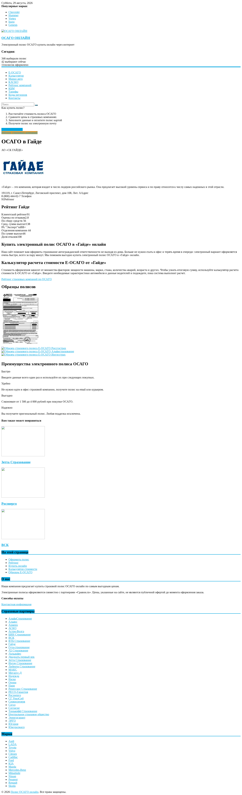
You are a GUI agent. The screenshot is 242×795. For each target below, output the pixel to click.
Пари (12, 685)
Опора (12, 682)
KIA (11, 763)
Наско (12, 679)
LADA (13, 744)
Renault (13, 782)
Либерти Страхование (22, 666)
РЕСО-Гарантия (18, 692)
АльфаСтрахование (20, 618)
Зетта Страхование (15, 462)
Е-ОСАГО (15, 72)
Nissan (12, 776)
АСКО (12, 628)
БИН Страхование (20, 634)
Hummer (13, 15)
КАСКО (13, 82)
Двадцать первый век (22, 656)
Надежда (14, 676)
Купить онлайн (18, 565)
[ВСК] (23, 538)
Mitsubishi (14, 773)
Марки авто (16, 78)
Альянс (13, 621)
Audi (11, 741)
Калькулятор (16, 75)
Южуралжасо (17, 727)
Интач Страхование (20, 663)
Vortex (12, 18)
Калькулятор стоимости (23, 569)
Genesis (13, 24)
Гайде (12, 644)
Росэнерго (9, 503)
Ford (11, 760)
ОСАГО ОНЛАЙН (15, 38)
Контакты (14, 98)
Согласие (14, 707)
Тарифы (13, 91)
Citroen (13, 753)
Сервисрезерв (17, 701)
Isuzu (12, 21)
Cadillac (13, 757)
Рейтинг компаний (20, 85)
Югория (13, 723)
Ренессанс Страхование (23, 688)
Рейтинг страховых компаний (19, 132)
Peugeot (13, 779)
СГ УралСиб (16, 698)
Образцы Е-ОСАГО (20, 572)
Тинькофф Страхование (23, 711)
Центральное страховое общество (29, 714)
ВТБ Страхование (19, 640)
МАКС (13, 669)
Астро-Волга (16, 631)
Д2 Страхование (18, 650)
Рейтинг (14, 562)
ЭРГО (12, 720)
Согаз (12, 704)
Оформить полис (19, 559)
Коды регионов (18, 94)
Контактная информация (16, 604)
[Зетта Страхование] (23, 455)
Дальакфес (15, 653)
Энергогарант (17, 717)
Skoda (12, 785)
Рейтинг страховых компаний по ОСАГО (26, 279)
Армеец (13, 624)
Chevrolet (14, 12)
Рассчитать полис (12, 129)
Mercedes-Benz (17, 769)
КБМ (12, 88)
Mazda (12, 766)
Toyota (12, 747)
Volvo (12, 750)
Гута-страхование (19, 647)
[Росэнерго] (23, 496)
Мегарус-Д (15, 672)
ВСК (5, 545)
